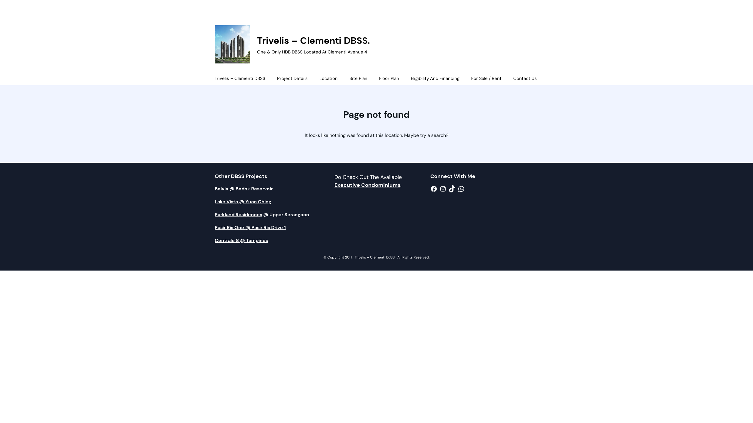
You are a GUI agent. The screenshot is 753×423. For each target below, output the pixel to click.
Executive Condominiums (367, 185)
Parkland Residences (238, 215)
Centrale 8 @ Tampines (241, 240)
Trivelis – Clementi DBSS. (313, 40)
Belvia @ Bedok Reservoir (244, 189)
